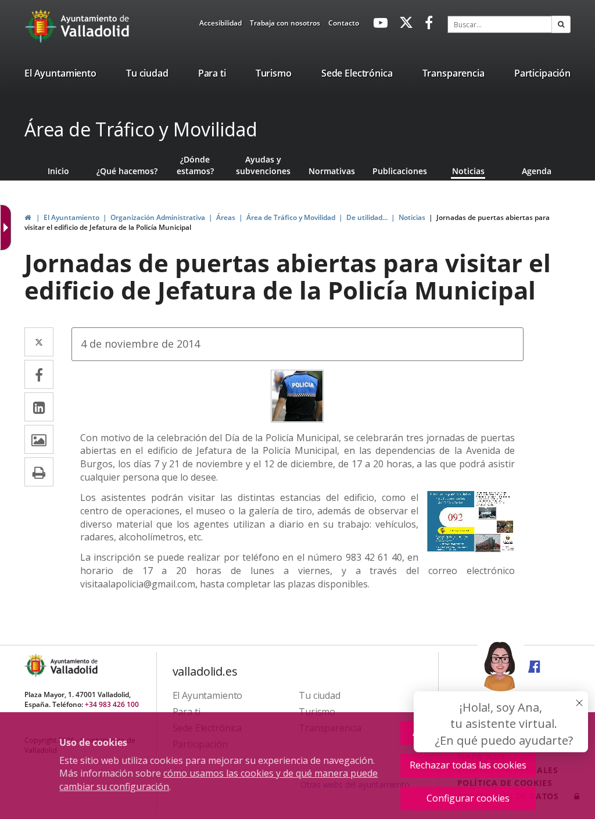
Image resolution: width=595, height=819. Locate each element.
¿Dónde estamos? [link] (195, 165)
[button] (561, 24)
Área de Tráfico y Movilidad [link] (290, 217)
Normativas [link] (332, 170)
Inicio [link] (58, 170)
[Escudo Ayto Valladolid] (36, 665)
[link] (220, 25)
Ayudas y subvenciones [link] (263, 165)
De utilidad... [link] (367, 217)
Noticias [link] (468, 170)
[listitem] (60, 75)
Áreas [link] (225, 217)
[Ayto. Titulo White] (95, 26)
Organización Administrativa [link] (157, 217)
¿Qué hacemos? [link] (126, 170)
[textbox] (499, 24)
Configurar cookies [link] (468, 798)
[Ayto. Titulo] (73, 665)
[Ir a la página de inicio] (42, 26)
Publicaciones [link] (399, 170)
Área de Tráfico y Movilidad (140, 129)
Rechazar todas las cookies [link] (468, 765)
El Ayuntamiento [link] (71, 217)
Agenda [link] (536, 170)
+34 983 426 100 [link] (112, 704)
